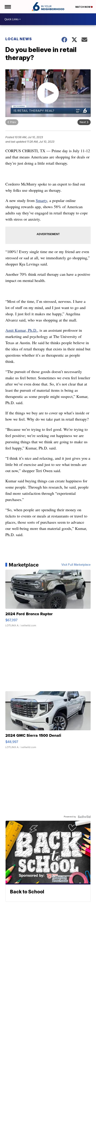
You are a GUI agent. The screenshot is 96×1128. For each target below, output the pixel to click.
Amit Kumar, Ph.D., (21, 330)
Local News (18, 39)
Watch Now (83, 7)
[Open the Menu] (7, 6)
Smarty (41, 200)
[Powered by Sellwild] (84, 816)
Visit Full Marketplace (76, 564)
